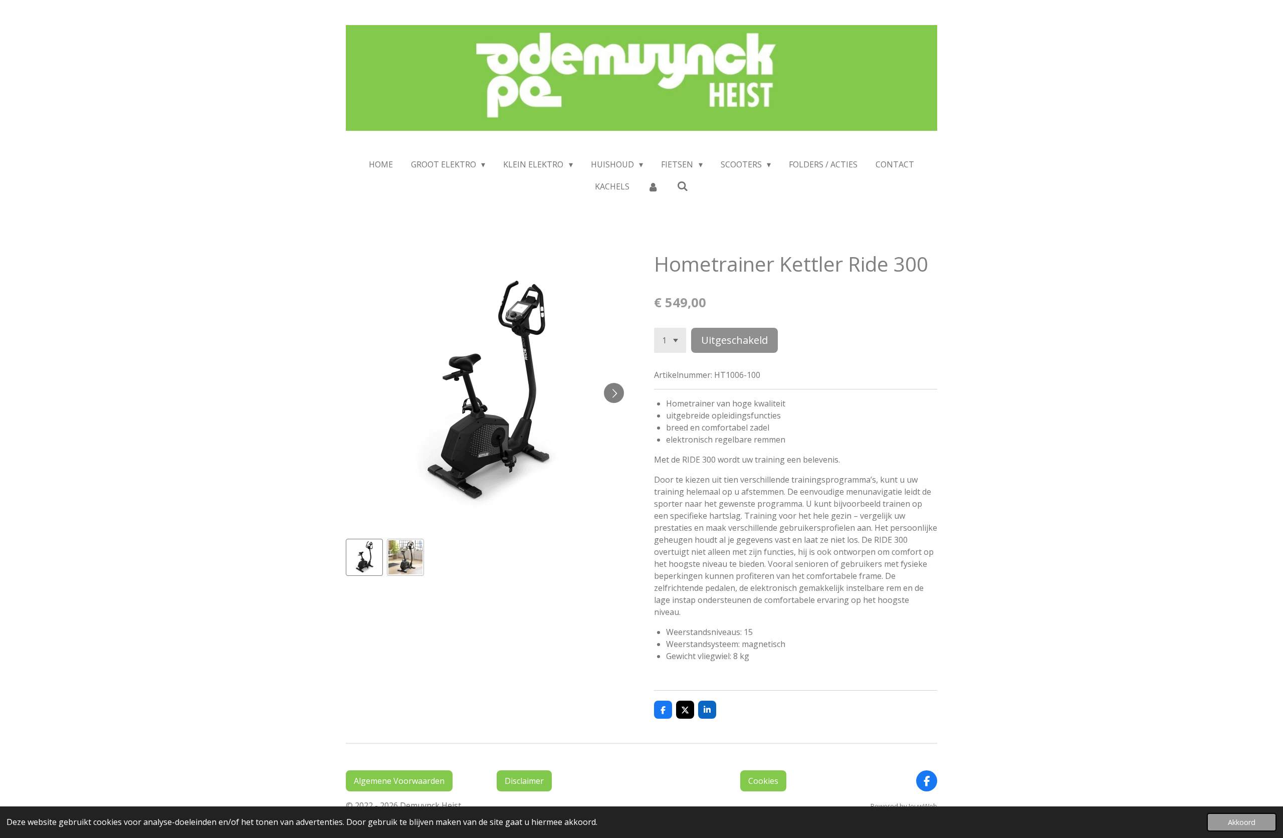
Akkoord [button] (1241, 822)
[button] (364, 557)
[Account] (653, 186)
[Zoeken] (683, 186)
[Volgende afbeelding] (614, 393)
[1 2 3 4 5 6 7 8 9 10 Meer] (670, 340)
